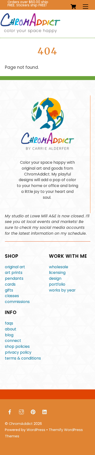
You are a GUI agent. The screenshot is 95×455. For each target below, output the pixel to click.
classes (12, 296)
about (10, 329)
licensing (57, 272)
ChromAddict (21, 423)
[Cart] (73, 7)
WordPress (36, 429)
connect (13, 340)
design (55, 278)
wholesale (58, 267)
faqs (9, 323)
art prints (13, 272)
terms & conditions (23, 358)
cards (10, 284)
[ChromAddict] (30, 32)
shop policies (17, 346)
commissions (17, 301)
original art (15, 267)
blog (9, 335)
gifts (9, 290)
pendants (14, 278)
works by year (62, 290)
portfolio (57, 284)
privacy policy (18, 352)
